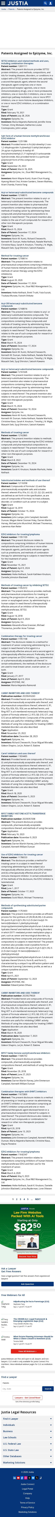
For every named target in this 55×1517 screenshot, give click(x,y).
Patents (11, 9)
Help (27, 1498)
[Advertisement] (27, 30)
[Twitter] (36, 1477)
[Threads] (29, 1477)
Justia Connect (27, 1484)
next (38, 1199)
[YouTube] (18, 1477)
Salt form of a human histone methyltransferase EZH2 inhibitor (25, 137)
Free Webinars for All (13, 1295)
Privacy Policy (27, 1507)
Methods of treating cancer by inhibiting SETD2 (25, 585)
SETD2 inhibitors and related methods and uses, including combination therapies (25, 62)
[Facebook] (22, 1477)
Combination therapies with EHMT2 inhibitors (24, 1091)
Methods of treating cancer (15, 432)
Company (27, 1493)
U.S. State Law (11, 1450)
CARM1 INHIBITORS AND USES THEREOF (20, 693)
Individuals (9, 1424)
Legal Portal (27, 1489)
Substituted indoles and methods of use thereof (25, 480)
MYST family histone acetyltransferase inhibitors (25, 1053)
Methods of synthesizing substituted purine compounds (23, 906)
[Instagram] (25, 1477)
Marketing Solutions (14, 1462)
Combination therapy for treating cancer (21, 636)
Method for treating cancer (15, 255)
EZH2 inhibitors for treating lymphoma (20, 534)
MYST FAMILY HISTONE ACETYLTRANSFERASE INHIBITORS (23, 814)
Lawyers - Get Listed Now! (27, 1397)
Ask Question (27, 1284)
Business (8, 1431)
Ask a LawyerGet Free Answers (11, 1270)
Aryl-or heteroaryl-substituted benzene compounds (27, 192)
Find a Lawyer (9, 1377)
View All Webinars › (27, 1351)
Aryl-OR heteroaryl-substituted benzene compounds (21, 304)
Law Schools (9, 1437)
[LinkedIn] (14, 1477)
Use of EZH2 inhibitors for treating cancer (22, 854)
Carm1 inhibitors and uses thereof (18, 753)
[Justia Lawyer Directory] (40, 1477)
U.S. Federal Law (12, 1443)
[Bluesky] (33, 1477)
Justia (3, 9)
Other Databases (12, 1456)
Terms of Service (27, 1503)
